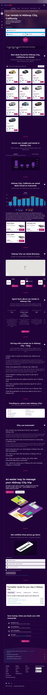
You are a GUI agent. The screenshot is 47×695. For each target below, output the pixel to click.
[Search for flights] (1, 9)
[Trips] (1, 22)
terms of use (20, 575)
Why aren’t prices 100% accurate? (14, 658)
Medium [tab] (25, 192)
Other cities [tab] (19, 592)
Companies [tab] (15, 154)
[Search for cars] (1, 13)
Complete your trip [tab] (27, 592)
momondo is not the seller (12, 654)
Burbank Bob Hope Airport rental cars (14, 603)
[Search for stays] (1, 11)
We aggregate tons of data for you (14, 656)
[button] (2, 5)
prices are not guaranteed (30, 651)
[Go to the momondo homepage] (8, 5)
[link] (21, 230)
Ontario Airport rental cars (12, 601)
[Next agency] (44, 274)
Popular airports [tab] (11, 592)
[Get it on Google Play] (38, 668)
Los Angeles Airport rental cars (12, 598)
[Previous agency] (7, 274)
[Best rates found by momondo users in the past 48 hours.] (44, 56)
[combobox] (9, 27)
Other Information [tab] (35, 154)
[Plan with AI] (1, 18)
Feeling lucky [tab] (35, 592)
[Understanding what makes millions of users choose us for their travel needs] (44, 425)
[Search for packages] (1, 16)
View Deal (15, 130)
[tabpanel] (25, 165)
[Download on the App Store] (38, 671)
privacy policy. (26, 575)
